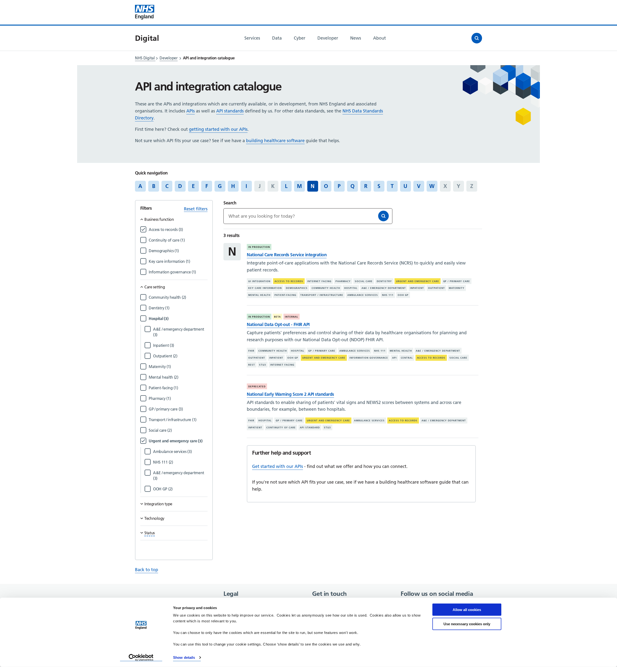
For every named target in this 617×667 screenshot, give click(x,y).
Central (407, 357)
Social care (364, 281)
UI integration (259, 281)
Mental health (259, 295)
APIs (190, 111)
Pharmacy (343, 281)
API (394, 357)
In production (259, 247)
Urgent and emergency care (417, 281)
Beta (277, 316)
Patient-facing (285, 295)
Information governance (368, 357)
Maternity (456, 288)
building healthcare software (275, 140)
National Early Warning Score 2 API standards (290, 394)
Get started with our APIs (277, 466)
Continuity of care (281, 427)
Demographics (297, 288)
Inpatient (417, 288)
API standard (310, 427)
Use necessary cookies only (466, 624)
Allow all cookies (467, 610)
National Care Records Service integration (287, 254)
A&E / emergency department (384, 288)
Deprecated (257, 386)
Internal (291, 316)
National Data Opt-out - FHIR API (278, 324)
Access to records (289, 281)
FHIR (251, 350)
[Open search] (476, 38)
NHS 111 (388, 295)
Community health (326, 288)
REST (251, 364)
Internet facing (319, 281)
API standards (230, 111)
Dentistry (384, 281)
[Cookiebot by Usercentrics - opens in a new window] (141, 657)
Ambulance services (362, 295)
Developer (168, 58)
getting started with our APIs (218, 129)
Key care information (265, 288)
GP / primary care (456, 281)
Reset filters (196, 209)
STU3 (262, 364)
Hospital (350, 288)
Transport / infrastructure (321, 295)
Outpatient (436, 288)
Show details (184, 657)
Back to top (146, 569)
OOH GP (403, 295)
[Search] (383, 216)
